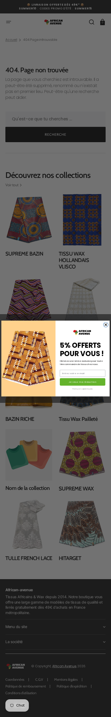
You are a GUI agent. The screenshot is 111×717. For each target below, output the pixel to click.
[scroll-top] (99, 706)
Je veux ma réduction (83, 382)
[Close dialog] (105, 324)
